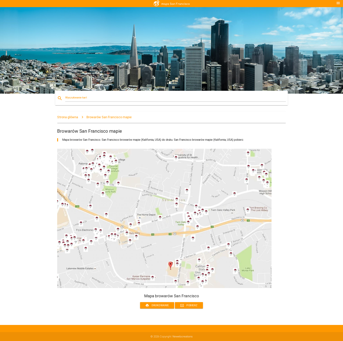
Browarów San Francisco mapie (109, 117)
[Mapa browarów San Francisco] (164, 287)
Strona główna (67, 117)
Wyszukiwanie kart (76, 97)
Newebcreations (183, 336)
